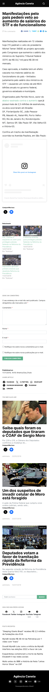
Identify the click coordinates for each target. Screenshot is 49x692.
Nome (5, 329)
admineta (6, 456)
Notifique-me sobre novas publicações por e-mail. (24, 353)
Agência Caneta (24, 3)
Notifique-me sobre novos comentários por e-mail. (24, 347)
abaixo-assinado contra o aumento (20, 100)
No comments (10, 31)
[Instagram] (21, 681)
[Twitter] (15, 681)
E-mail (5, 338)
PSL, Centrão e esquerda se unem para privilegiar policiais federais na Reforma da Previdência (11, 242)
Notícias (42, 402)
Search (42, 597)
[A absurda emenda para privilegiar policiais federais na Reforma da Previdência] (32, 231)
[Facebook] (10, 681)
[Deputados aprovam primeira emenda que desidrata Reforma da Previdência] (11, 260)
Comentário (7, 308)
